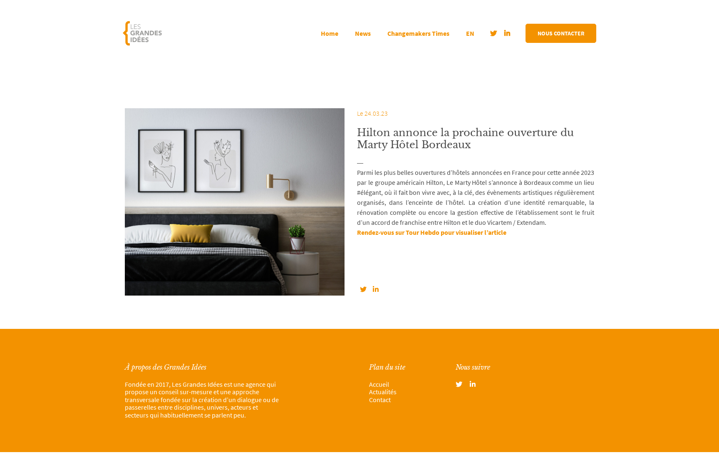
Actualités (383, 392)
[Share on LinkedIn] (375, 289)
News (363, 33)
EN (470, 33)
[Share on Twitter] (363, 289)
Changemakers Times (418, 33)
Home (329, 33)
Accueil (379, 384)
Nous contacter (561, 33)
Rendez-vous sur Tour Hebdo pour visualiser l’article (432, 232)
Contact (380, 399)
